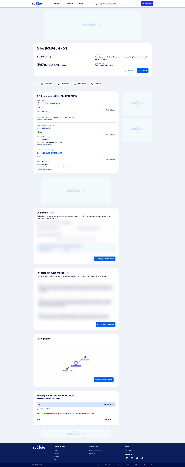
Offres (80, 4)
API (55, 460)
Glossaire (92, 453)
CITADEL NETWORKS (44, 65)
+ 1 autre (103, 59)
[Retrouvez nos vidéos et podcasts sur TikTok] (142, 458)
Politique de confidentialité (134, 465)
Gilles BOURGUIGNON (49, 413)
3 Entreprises (48, 84)
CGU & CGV (108, 465)
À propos (99, 465)
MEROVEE (55, 65)
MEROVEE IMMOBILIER (86, 413)
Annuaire (56, 457)
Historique (97, 84)
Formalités (69, 4)
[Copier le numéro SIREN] (49, 111)
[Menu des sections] (35, 84)
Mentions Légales (148, 465)
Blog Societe (128, 450)
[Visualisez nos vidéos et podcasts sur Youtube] (137, 458)
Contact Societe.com (95, 450)
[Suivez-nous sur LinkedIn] (127, 458)
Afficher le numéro (47, 119)
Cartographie (81, 84)
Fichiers (56, 453)
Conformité (65, 84)
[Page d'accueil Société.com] (37, 4)
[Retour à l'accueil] (38, 447)
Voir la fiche (110, 110)
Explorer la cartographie (103, 380)
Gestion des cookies (119, 465)
